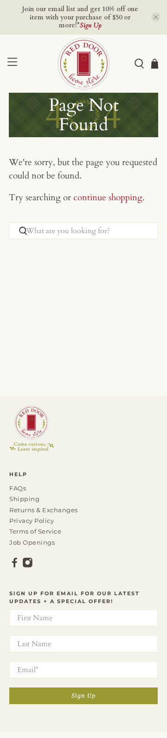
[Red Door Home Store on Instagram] (27, 565)
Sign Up (83, 696)
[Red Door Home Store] (83, 63)
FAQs (17, 488)
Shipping (24, 499)
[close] (156, 17)
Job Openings (32, 542)
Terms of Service (35, 531)
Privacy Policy (31, 520)
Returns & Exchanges (43, 510)
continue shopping (107, 197)
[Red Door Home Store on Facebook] (14, 565)
